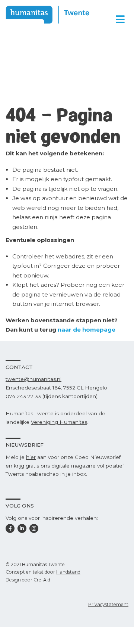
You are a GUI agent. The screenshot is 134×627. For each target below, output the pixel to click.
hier (31, 457)
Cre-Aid (42, 580)
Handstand (68, 572)
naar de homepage (86, 329)
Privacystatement (108, 604)
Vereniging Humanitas (59, 422)
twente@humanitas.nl (33, 379)
